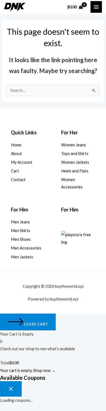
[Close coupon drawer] (11, 389)
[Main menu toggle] (96, 6)
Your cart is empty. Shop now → (27, 370)
